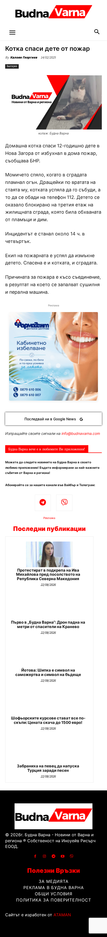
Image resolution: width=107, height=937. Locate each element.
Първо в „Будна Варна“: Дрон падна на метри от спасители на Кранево (48, 624)
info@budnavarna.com (81, 433)
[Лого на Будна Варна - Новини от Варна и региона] (53, 13)
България (12, 66)
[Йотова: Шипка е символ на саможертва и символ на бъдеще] (49, 654)
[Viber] (64, 503)
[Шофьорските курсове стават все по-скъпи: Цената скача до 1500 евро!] (49, 702)
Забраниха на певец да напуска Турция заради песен (48, 768)
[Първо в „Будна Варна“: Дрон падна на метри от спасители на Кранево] (49, 606)
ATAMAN (62, 914)
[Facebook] (35, 856)
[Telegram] (43, 503)
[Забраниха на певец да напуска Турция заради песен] (49, 750)
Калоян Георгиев (23, 57)
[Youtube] (62, 856)
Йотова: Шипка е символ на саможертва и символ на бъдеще (48, 672)
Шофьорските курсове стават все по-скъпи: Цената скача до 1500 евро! (48, 720)
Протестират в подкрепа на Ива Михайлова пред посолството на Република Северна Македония (48, 574)
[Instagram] (44, 856)
